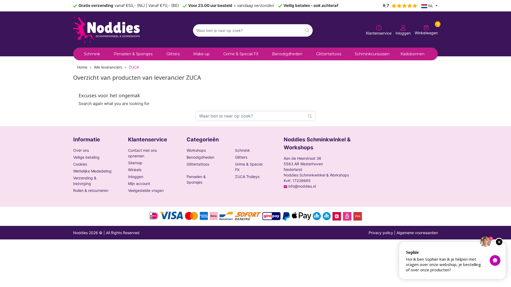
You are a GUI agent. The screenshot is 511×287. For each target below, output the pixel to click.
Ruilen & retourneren (90, 190)
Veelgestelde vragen (146, 190)
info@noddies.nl (302, 186)
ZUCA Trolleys (247, 176)
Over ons (81, 150)
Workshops (196, 150)
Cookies (80, 164)
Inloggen (135, 176)
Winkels (134, 169)
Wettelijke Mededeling (92, 171)
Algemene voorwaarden (417, 232)
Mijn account (139, 183)
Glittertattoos (198, 164)
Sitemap (135, 163)
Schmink (242, 150)
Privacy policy (381, 232)
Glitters (241, 157)
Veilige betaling (86, 157)
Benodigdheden (200, 157)
